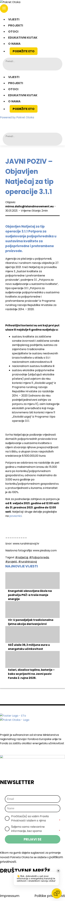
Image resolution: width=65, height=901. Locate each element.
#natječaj (21, 557)
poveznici (15, 516)
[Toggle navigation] (4, 8)
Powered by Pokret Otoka (17, 117)
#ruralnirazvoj (27, 562)
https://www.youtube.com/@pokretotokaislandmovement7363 (47, 123)
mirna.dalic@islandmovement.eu (29, 206)
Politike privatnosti (49, 895)
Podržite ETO (23, 51)
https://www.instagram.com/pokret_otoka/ (28, 123)
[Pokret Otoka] (32, 2)
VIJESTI (13, 19)
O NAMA (14, 43)
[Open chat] (57, 893)
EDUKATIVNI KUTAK (22, 37)
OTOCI (13, 31)
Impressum (9, 895)
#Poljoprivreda (39, 557)
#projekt (11, 562)
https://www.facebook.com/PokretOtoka (19, 123)
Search (8, 66)
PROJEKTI (15, 25)
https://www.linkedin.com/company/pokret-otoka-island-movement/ (38, 123)
